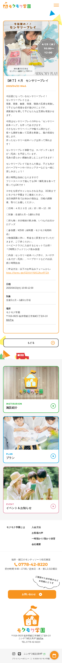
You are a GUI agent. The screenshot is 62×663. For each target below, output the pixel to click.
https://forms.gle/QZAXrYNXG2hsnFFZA (27, 272)
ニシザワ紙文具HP (33, 654)
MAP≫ (10, 320)
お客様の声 (37, 533)
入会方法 (36, 527)
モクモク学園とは (16, 527)
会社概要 (36, 544)
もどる (31, 342)
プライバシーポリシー (20, 659)
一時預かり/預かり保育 (43, 538)
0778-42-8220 (33, 564)
